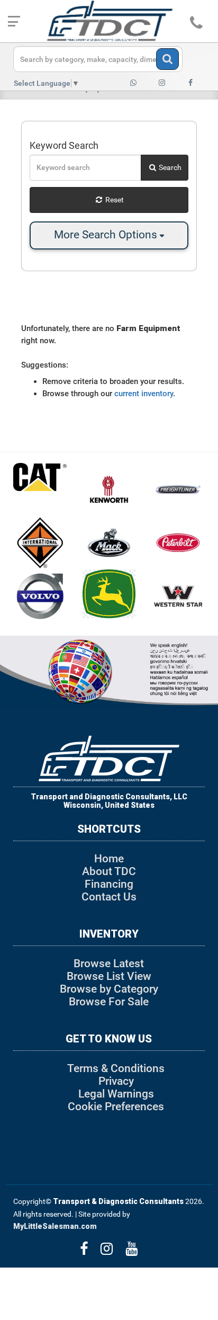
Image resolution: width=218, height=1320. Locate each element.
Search (169, 167)
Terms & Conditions (116, 1068)
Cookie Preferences (116, 1106)
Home (109, 858)
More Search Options (107, 234)
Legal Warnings (116, 1093)
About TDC (109, 871)
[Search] (167, 59)
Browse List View (109, 976)
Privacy (116, 1081)
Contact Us (109, 896)
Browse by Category (109, 989)
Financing (109, 884)
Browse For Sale (109, 1001)
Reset (114, 199)
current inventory (143, 393)
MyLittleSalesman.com (55, 1226)
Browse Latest (109, 963)
